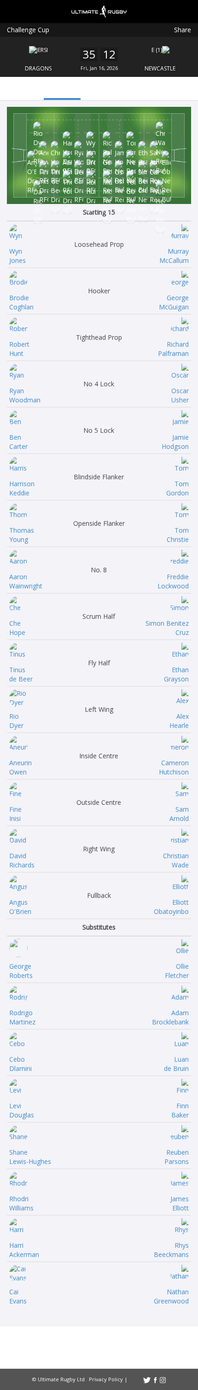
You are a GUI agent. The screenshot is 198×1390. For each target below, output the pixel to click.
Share (182, 29)
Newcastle (160, 68)
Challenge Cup (28, 29)
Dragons (38, 68)
